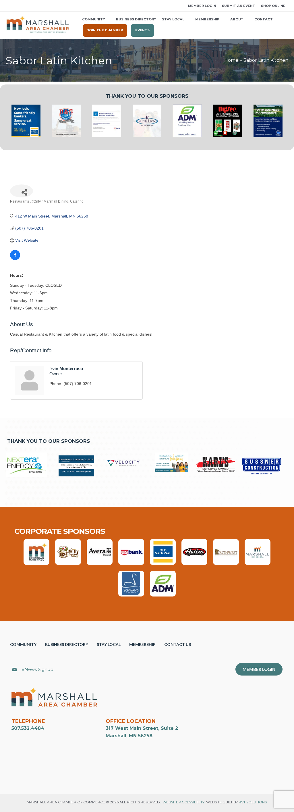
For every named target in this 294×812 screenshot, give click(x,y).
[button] (8, 6)
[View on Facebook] (15, 258)
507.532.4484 (27, 728)
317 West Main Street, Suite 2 (142, 728)
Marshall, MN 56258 (129, 735)
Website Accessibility (183, 802)
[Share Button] (21, 190)
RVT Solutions (253, 802)
